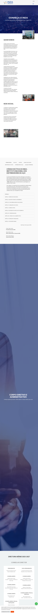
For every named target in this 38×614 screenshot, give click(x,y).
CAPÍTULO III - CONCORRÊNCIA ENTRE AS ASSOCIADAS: (14, 202)
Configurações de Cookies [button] (6, 611)
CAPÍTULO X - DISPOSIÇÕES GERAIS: (10, 221)
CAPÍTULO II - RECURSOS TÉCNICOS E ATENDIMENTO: (13, 199)
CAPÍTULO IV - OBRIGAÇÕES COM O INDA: (11, 205)
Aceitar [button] (12, 611)
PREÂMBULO (7, 194)
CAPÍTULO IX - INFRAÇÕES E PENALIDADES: (11, 218)
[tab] (9, 163)
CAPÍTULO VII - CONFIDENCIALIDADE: (10, 213)
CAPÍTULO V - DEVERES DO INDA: (10, 207)
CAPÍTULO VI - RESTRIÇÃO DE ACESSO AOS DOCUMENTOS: (14, 210)
